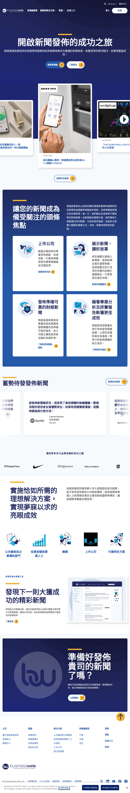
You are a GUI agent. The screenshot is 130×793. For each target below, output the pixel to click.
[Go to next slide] (122, 414)
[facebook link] (119, 781)
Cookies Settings (90, 788)
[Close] (127, 788)
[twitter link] (101, 781)
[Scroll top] (120, 717)
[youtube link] (113, 781)
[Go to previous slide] (8, 414)
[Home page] (13, 10)
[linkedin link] (107, 781)
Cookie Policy (64, 789)
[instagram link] (125, 781)
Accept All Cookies (110, 788)
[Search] (105, 4)
